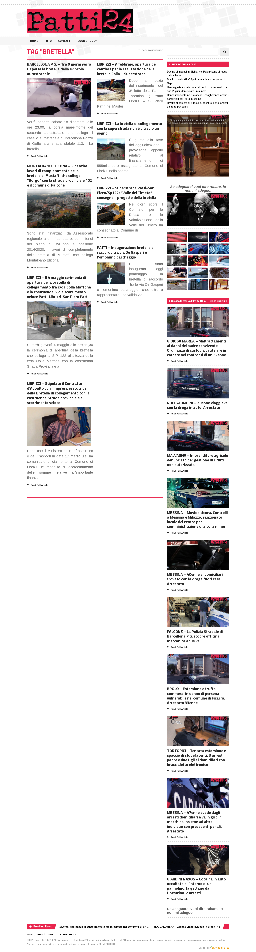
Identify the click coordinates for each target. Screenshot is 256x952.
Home (34, 41)
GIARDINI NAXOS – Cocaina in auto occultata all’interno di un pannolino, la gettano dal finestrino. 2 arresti (196, 886)
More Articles (218, 301)
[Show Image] (54, 81)
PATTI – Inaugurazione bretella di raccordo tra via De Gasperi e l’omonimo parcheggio (126, 252)
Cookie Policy (87, 41)
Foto (48, 41)
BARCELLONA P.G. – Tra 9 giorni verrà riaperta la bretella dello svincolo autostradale (59, 69)
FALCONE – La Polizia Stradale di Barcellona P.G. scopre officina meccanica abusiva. (195, 636)
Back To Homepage (152, 50)
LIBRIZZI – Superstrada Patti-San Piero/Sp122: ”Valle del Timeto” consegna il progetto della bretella (126, 193)
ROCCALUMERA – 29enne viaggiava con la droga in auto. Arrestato (197, 405)
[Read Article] (63, 81)
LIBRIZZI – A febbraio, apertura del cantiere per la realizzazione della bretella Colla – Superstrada (127, 69)
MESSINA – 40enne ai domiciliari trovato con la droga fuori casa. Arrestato (195, 579)
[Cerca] (224, 52)
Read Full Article (39, 156)
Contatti (64, 41)
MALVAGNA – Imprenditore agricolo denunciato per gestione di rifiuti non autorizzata (197, 460)
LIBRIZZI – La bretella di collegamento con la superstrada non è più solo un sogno (129, 128)
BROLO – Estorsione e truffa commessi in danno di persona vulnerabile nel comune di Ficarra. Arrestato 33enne (196, 696)
